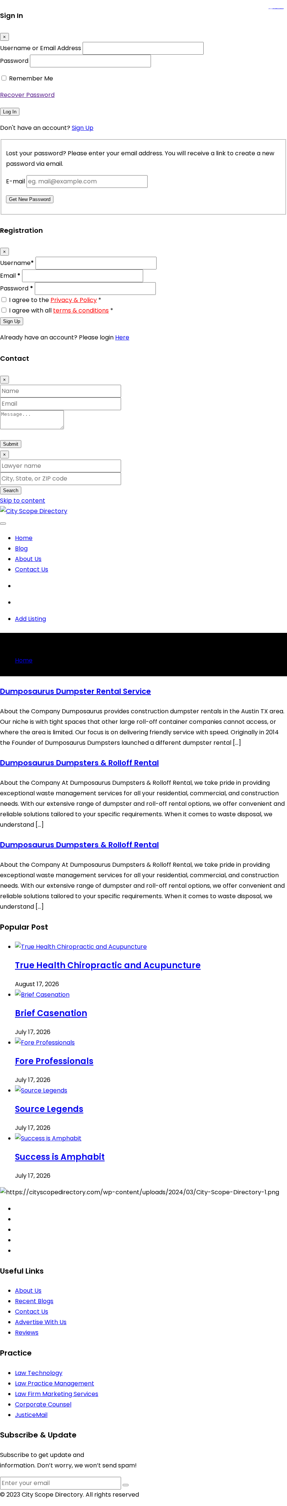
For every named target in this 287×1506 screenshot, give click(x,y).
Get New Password (29, 199)
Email (10, 275)
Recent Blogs (34, 1301)
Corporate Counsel (43, 1404)
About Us (28, 559)
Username (17, 263)
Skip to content (22, 500)
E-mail (15, 181)
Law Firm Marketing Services (56, 1394)
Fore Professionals (54, 1061)
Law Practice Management (54, 1383)
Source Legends (49, 1109)
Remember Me (31, 78)
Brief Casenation (51, 1013)
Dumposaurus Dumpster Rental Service (75, 691)
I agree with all (61, 310)
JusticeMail (31, 1415)
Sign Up (82, 128)
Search (10, 490)
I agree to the (55, 300)
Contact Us (31, 569)
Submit (10, 444)
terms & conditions (81, 310)
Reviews (26, 1332)
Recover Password (27, 95)
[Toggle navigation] (3, 523)
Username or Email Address (40, 48)
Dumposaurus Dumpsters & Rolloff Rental (79, 762)
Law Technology (38, 1373)
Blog (21, 548)
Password (14, 61)
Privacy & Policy (73, 300)
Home (24, 538)
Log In (9, 112)
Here (122, 337)
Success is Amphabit (60, 1157)
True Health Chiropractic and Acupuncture (108, 965)
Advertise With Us (41, 1322)
